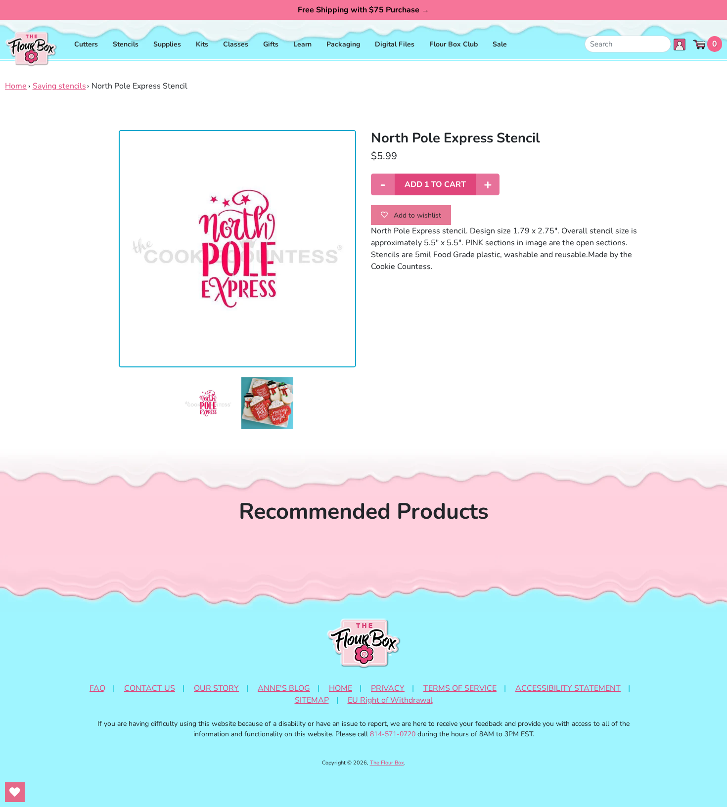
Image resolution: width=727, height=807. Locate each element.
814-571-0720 (393, 734)
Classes (235, 44)
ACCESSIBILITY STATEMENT (568, 688)
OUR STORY (216, 688)
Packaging (343, 44)
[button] (208, 403)
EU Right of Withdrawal (390, 700)
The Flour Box (387, 762)
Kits (202, 44)
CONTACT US (149, 688)
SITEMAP (312, 700)
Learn (302, 44)
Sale (500, 44)
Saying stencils (59, 86)
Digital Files (394, 44)
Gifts (270, 44)
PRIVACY (388, 688)
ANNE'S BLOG (284, 688)
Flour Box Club (453, 44)
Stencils (125, 44)
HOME (340, 688)
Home (16, 86)
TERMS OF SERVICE (460, 688)
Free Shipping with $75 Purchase (363, 9)
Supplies (167, 44)
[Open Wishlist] (15, 792)
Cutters (86, 44)
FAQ (97, 688)
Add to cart (435, 184)
